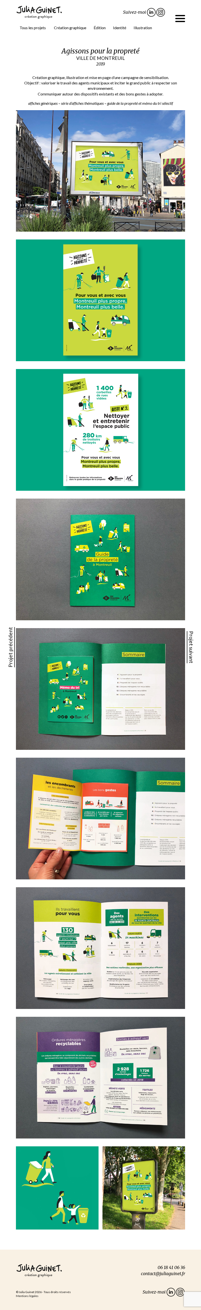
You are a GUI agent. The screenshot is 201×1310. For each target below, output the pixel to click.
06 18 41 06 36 (171, 1267)
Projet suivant (191, 647)
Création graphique (70, 27)
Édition (100, 27)
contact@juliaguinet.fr (163, 1273)
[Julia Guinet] (39, 11)
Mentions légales (27, 1296)
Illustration (143, 27)
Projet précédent (10, 647)
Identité (119, 27)
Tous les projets (33, 27)
